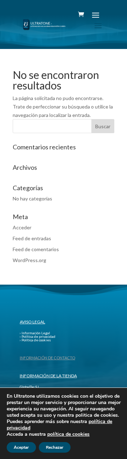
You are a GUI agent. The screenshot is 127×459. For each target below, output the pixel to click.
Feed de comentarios (36, 249)
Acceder (22, 227)
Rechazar (55, 447)
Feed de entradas (32, 238)
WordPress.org (29, 260)
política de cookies (68, 434)
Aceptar (21, 447)
